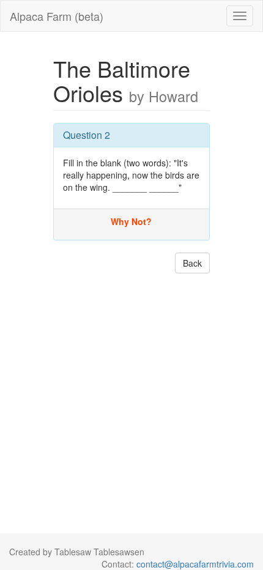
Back (192, 263)
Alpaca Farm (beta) (56, 16)
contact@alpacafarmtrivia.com (195, 564)
